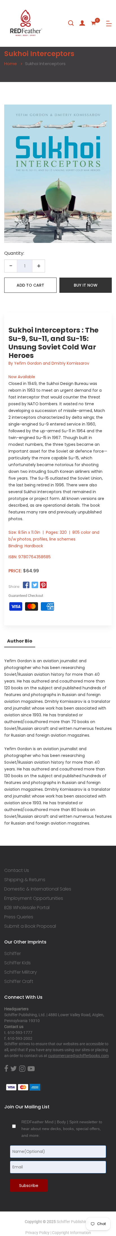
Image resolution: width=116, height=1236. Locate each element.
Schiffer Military (20, 972)
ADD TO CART (30, 285)
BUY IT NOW (85, 285)
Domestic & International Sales (37, 889)
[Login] (82, 23)
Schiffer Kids (17, 963)
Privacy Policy (37, 1232)
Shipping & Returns (24, 880)
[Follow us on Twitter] (34, 585)
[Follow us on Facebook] (26, 585)
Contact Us (16, 870)
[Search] (71, 23)
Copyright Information (71, 1232)
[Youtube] (31, 1069)
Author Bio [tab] (19, 641)
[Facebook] (6, 1069)
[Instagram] (22, 1069)
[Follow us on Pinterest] (43, 585)
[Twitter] (13, 1069)
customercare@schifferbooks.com (78, 1055)
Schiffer (12, 953)
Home (10, 64)
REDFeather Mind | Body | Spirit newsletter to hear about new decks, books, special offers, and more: (61, 1129)
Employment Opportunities (33, 898)
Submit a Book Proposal (30, 926)
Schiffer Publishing (73, 1221)
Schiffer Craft (18, 981)
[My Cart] (93, 23)
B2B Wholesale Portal (27, 907)
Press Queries (18, 917)
